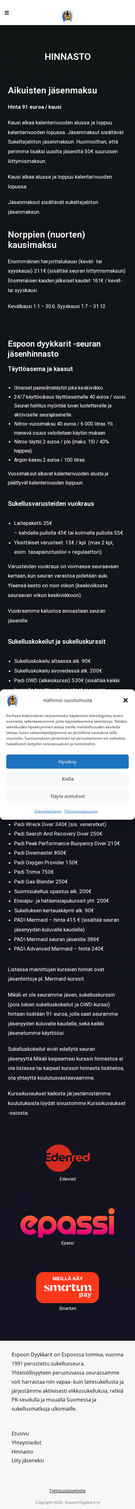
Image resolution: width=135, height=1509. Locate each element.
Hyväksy (67, 761)
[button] (125, 700)
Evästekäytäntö (48, 811)
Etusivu (20, 1433)
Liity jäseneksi (28, 1460)
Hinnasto (22, 1451)
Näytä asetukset (68, 796)
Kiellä (67, 779)
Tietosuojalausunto (81, 811)
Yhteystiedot (26, 1442)
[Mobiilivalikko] (7, 12)
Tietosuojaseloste (67, 1491)
